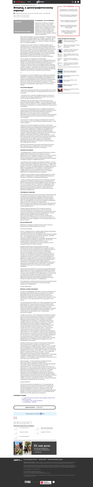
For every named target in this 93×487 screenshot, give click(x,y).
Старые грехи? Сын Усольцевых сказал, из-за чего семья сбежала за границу (71, 59)
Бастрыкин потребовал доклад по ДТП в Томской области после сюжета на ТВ (68, 26)
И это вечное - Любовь (29, 402)
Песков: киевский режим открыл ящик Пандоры (70, 80)
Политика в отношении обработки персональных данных (34, 472)
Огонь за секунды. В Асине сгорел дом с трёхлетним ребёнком (68, 21)
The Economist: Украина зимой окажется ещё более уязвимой (69, 72)
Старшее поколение (23, 432)
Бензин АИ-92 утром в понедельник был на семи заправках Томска (69, 15)
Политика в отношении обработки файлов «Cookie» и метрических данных (37, 473)
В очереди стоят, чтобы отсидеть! (32, 400)
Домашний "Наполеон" (46, 432)
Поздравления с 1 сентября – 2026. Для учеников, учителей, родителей (68, 10)
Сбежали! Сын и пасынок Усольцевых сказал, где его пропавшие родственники (71, 46)
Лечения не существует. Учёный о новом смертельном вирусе (71, 41)
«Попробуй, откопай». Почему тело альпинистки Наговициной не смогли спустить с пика (71, 50)
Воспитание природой (24, 436)
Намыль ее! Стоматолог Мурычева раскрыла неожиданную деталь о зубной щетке (71, 64)
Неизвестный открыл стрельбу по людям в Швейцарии (70, 85)
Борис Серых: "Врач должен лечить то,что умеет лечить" (47, 428)
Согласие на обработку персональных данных (32, 471)
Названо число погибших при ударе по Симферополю (71, 89)
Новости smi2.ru (18, 455)
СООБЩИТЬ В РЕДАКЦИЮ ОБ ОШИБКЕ (55, 459)
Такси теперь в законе (24, 427)
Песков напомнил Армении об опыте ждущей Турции (71, 76)
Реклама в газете (42, 459)
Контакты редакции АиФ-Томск (30, 459)
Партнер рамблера (35, 481)
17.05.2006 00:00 (17, 5)
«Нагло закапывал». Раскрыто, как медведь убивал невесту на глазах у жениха (71, 55)
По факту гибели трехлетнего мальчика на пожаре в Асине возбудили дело (68, 32)
